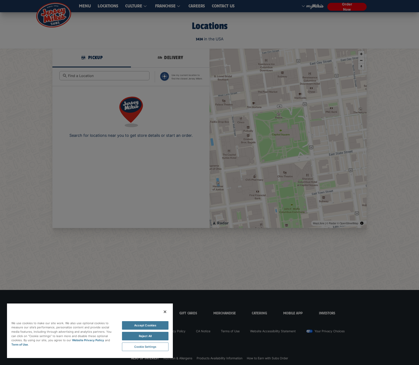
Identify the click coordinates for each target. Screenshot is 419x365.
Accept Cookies (145, 325)
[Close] (165, 312)
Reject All (145, 336)
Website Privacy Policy (88, 340)
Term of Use (19, 344)
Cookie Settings (145, 346)
